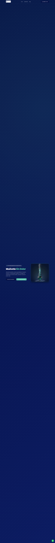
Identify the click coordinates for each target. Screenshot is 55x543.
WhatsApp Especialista (21, 279)
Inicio (22, 1)
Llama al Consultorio (11, 279)
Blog (30, 1)
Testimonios (26, 1)
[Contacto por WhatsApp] (53, 541)
